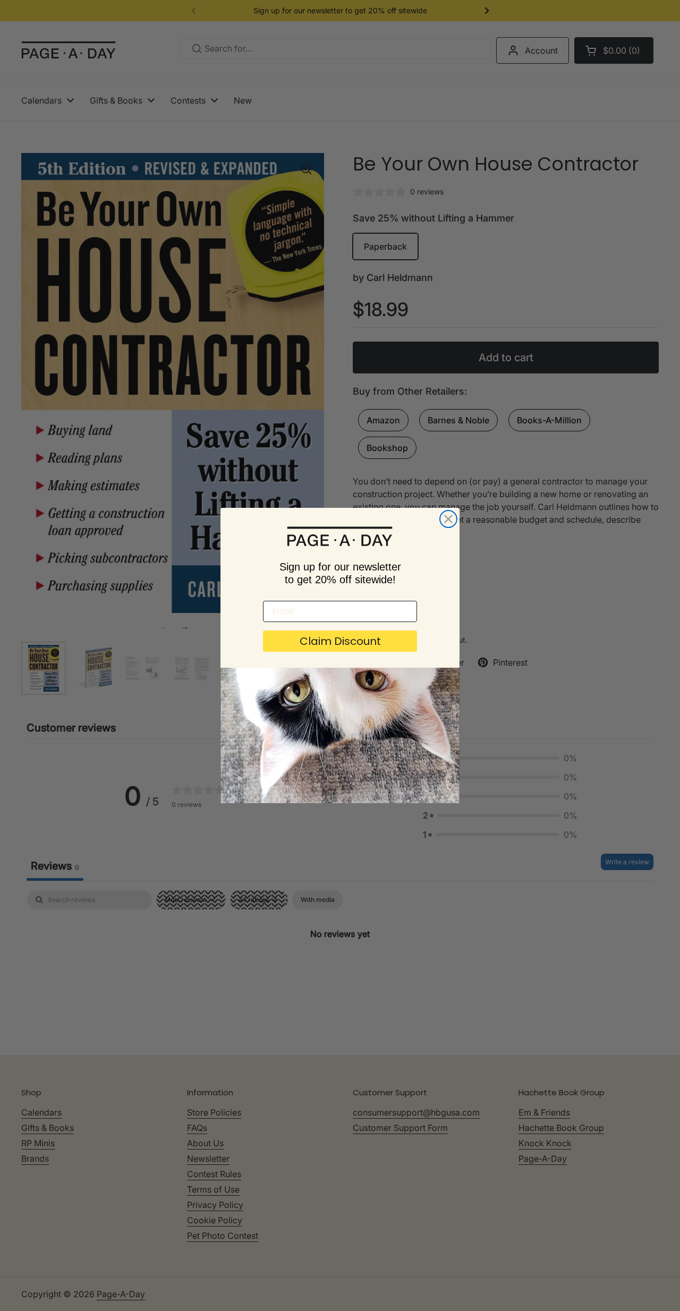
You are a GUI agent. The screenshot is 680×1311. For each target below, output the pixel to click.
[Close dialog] (448, 518)
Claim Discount (340, 641)
